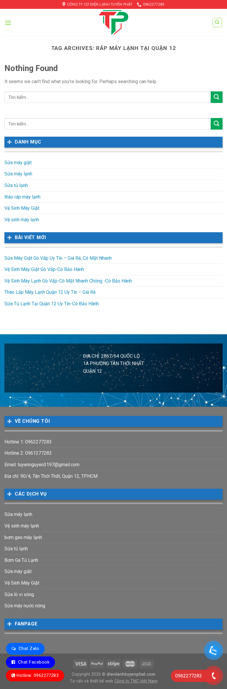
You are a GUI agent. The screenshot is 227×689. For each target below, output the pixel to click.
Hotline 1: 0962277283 (28, 442)
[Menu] (8, 22)
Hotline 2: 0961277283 (28, 453)
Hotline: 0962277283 (38, 675)
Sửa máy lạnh (18, 174)
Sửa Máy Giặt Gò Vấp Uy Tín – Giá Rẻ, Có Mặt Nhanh (58, 258)
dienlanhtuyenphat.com (131, 674)
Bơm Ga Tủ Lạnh (21, 560)
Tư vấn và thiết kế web (92, 681)
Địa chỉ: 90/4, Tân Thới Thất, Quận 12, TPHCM (51, 476)
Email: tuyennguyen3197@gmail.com (42, 464)
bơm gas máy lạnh (23, 537)
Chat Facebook (33, 662)
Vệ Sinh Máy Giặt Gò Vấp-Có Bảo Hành (44, 269)
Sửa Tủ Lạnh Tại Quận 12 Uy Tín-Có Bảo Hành (51, 303)
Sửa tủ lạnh (16, 185)
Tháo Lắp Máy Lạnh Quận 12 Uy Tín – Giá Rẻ (49, 292)
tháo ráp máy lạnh (22, 197)
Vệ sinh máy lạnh (21, 219)
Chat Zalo (29, 648)
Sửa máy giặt (18, 162)
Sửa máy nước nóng (24, 606)
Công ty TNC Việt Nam (136, 681)
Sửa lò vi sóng (19, 594)
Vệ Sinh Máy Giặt (21, 208)
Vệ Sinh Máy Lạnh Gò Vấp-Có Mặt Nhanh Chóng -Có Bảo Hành (68, 281)
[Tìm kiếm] (217, 22)
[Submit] (217, 97)
